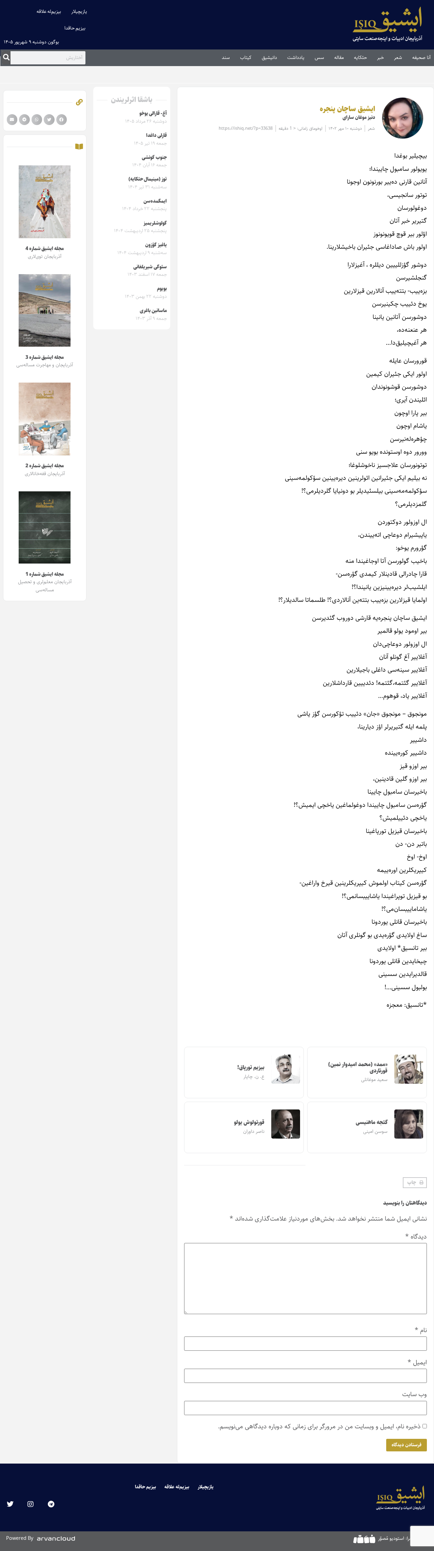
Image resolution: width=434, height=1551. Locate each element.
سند (226, 57)
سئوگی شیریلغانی (150, 267)
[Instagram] (30, 1504)
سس (319, 57)
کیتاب (246, 57)
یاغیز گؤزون (156, 245)
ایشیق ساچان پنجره (347, 109)
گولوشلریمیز (155, 223)
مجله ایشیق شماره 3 (44, 357)
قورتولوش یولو (249, 1122)
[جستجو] (6, 57)
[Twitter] (10, 1504)
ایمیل (417, 1362)
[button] (415, 1182)
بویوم (162, 288)
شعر (398, 57)
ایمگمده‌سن (155, 201)
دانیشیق (269, 57)
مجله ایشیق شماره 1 (44, 574)
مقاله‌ (339, 57)
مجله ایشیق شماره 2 (44, 466)
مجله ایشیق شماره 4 (44, 248)
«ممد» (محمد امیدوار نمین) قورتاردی (358, 1067)
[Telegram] (51, 1504)
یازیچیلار (79, 11)
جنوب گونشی (154, 157)
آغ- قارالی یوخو (153, 113)
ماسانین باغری (153, 310)
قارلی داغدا (156, 135)
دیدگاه (416, 1236)
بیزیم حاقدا (75, 28)
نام (421, 1330)
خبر (380, 57)
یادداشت (295, 57)
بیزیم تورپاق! (250, 1067)
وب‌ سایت (414, 1394)
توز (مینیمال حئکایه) (148, 179)
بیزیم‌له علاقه (49, 11)
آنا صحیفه (421, 57)
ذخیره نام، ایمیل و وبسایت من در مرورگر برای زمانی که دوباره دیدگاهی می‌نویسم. (319, 1426)
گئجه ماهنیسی (372, 1122)
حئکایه (360, 57)
